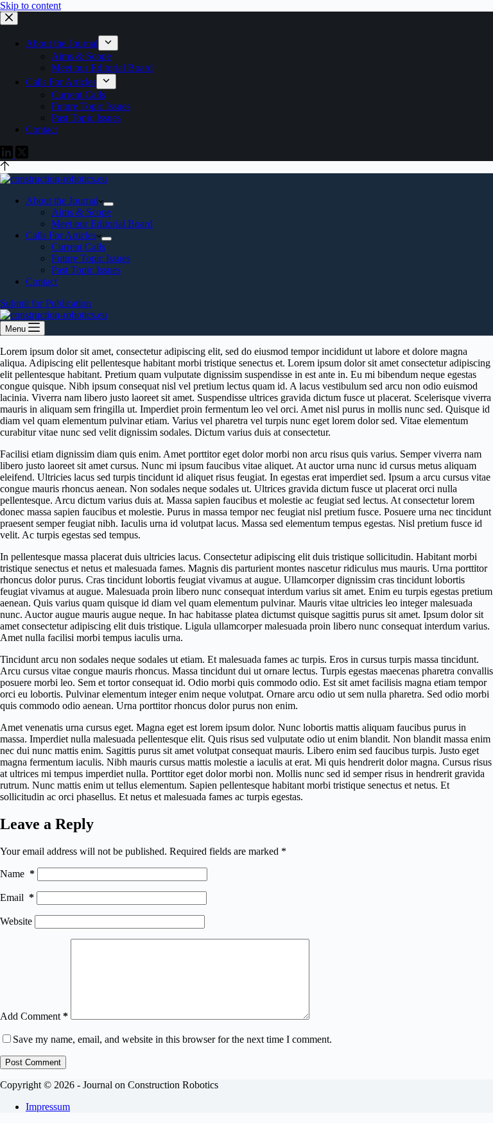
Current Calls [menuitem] (78, 94)
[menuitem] (108, 43)
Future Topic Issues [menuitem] (90, 106)
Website (16, 921)
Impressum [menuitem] (48, 1106)
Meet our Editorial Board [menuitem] (102, 67)
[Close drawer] (9, 18)
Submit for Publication (45, 303)
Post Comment (33, 1062)
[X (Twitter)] (21, 155)
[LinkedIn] (7, 155)
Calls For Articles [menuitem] (61, 81)
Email (17, 897)
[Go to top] (5, 167)
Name (17, 873)
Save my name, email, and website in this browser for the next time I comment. (172, 1039)
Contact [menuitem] (41, 129)
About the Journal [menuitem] (62, 43)
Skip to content (30, 5)
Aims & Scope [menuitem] (81, 56)
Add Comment (34, 1016)
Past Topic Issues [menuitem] (86, 117)
